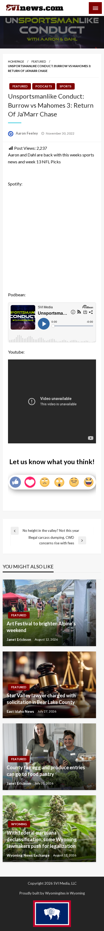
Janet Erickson (19, 639)
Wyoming (19, 824)
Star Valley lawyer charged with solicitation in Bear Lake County (41, 699)
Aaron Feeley (27, 133)
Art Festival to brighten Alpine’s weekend (41, 627)
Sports (65, 86)
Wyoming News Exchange (28, 855)
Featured (38, 61)
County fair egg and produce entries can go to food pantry (46, 770)
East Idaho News (21, 711)
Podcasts (43, 86)
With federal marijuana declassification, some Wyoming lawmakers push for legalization (42, 839)
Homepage (16, 61)
